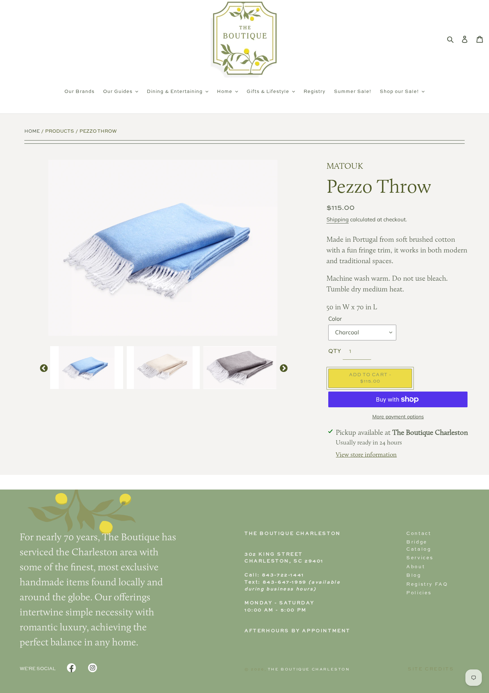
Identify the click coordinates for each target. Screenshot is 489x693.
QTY (334, 351)
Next (282, 367)
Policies (419, 593)
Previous (43, 367)
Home (32, 131)
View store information (366, 455)
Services (420, 558)
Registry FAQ (427, 584)
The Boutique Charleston (309, 669)
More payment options (398, 416)
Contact (418, 533)
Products (59, 131)
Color (335, 318)
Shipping (337, 219)
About (415, 567)
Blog (413, 575)
